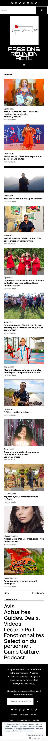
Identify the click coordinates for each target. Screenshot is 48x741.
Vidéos (12, 623)
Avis (9, 606)
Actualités (17, 612)
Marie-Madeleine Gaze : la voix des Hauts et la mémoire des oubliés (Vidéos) (21, 114)
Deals (31, 617)
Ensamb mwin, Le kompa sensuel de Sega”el (20, 582)
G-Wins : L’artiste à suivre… (17, 412)
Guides (13, 617)
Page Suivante (38, 593)
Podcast (14, 657)
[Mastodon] (24, 3)
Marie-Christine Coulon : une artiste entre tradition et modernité (22, 239)
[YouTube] (28, 3)
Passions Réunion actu (24, 54)
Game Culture (21, 651)
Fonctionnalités (24, 635)
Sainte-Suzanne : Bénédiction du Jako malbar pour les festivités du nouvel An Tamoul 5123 (23, 327)
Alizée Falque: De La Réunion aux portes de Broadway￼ (24, 540)
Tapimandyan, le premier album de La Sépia (21, 497)
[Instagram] (16, 3)
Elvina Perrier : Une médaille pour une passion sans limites (22, 157)
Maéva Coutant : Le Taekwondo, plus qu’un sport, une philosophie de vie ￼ (23, 371)
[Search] (41, 10)
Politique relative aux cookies (23, 731)
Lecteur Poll (19, 629)
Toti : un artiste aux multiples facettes (23, 198)
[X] (32, 3)
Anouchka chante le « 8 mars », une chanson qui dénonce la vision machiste (21, 454)
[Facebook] (12, 3)
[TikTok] (20, 3)
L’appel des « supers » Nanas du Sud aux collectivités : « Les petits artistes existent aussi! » (24, 283)
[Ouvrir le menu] (24, 64)
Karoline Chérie (10, 119)
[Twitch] (36, 3)
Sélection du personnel (20, 643)
